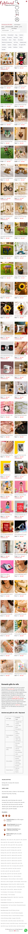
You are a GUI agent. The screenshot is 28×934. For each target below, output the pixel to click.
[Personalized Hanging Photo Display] (21, 189)
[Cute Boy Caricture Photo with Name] (7, 487)
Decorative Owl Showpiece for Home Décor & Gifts (12, 236)
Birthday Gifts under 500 (16, 850)
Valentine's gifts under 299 (7, 806)
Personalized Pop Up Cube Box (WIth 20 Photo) (12, 66)
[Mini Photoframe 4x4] (7, 467)
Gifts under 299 (17, 839)
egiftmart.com (12, 929)
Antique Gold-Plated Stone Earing (8, 435)
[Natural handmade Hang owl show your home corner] (21, 133)
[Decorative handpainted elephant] (7, 170)
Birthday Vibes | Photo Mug (7, 375)
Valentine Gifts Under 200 (17, 852)
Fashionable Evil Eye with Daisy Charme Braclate (12, 654)
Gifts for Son (3, 881)
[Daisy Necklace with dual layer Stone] (21, 407)
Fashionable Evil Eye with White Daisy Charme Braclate (13, 634)
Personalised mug (10, 902)
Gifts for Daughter (9, 881)
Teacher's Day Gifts (12, 886)
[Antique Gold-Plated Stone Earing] (7, 427)
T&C (18, 791)
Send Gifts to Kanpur (14, 923)
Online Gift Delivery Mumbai (13, 910)
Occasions (17, 782)
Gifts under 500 (4, 842)
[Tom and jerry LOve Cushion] (7, 328)
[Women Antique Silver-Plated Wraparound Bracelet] (7, 447)
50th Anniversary (4, 894)
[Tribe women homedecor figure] (7, 115)
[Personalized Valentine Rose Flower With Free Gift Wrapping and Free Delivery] (7, 546)
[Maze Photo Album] (7, 566)
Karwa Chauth (3, 899)
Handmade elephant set (20, 178)
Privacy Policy (9, 793)
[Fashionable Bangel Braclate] (21, 646)
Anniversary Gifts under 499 (6, 868)
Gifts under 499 (23, 839)
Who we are (4, 791)
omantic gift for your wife (18, 698)
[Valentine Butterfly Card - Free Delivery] (21, 507)
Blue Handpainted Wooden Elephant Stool (10, 256)
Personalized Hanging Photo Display (9, 216)
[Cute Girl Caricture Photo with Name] (21, 487)
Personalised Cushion (19, 902)
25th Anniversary (17, 892)
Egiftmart (18, 704)
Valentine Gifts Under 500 (6, 860)
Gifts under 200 (10, 839)
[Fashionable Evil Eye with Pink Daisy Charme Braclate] (21, 606)
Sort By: (3, 28)
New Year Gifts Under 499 (17, 804)
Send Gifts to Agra (4, 926)
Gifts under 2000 (19, 845)
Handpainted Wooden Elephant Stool (9, 276)
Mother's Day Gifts (20, 884)
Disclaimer (4, 793)
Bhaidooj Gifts (10, 897)
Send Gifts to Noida (12, 920)
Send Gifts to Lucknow (5, 923)
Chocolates (15, 808)
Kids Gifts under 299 (16, 868)
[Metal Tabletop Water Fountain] (21, 268)
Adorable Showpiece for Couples (8, 296)
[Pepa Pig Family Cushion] (21, 666)
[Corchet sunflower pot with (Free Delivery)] (21, 288)
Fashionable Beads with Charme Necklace (10, 594)
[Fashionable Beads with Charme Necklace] (21, 566)
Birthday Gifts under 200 (6, 847)
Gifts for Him (10, 876)
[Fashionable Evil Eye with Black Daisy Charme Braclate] (21, 586)
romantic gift (11, 689)
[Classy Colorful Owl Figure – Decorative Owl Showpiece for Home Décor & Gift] (21, 96)
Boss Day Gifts (4, 889)
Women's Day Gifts (12, 884)
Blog (15, 793)
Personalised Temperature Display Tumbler (11, 395)
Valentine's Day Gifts (18, 889)
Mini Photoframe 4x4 (5, 475)
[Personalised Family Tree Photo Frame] (7, 189)
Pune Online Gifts (4, 920)
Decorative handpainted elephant (8, 178)
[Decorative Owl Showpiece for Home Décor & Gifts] (7, 228)
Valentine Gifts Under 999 (6, 863)
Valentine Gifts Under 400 (6, 858)
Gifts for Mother (19, 879)
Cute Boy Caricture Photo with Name (9, 494)
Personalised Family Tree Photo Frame (10, 196)
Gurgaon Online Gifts (16, 918)
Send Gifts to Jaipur (23, 923)
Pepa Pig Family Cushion (20, 673)
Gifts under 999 (11, 842)
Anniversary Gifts (9, 26)
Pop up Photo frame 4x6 (20, 455)
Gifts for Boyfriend (4, 879)
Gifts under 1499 (4, 845)
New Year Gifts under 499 (6, 873)
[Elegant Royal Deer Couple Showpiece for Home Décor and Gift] (21, 115)
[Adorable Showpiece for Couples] (7, 288)
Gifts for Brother (17, 881)
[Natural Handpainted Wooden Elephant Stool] (21, 228)
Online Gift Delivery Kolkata (6, 918)
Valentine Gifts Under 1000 (16, 863)
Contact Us (15, 791)
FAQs (13, 793)
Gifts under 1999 (11, 845)
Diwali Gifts (21, 897)
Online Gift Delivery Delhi (5, 913)
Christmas (9, 899)
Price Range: (14, 28)
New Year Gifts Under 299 (7, 804)
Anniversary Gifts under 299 (17, 865)
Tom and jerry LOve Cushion (7, 335)
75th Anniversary (11, 894)
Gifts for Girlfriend (17, 876)
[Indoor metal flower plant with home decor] (21, 78)
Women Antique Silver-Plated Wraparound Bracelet (12, 455)
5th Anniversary (11, 892)
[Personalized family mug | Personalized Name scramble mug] (7, 348)
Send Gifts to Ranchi (21, 926)
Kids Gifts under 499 (5, 871)
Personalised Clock (4, 905)
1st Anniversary (4, 892)
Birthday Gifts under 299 (16, 847)
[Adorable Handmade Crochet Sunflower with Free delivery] (7, 308)
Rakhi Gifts (16, 897)
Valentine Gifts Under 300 (16, 855)
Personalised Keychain (21, 905)
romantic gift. (16, 697)
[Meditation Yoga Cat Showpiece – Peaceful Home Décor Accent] (21, 248)
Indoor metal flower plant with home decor (10, 104)
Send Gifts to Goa (20, 920)
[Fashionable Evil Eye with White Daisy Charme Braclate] (7, 626)
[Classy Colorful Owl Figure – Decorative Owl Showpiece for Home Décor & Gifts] (21, 208)
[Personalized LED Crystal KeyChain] (21, 527)
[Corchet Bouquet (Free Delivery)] (21, 58)
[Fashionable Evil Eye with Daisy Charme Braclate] (7, 646)
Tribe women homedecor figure (8, 123)
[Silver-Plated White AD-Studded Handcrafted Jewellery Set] (7, 78)
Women (16, 26)
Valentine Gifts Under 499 (16, 858)
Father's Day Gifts (4, 886)
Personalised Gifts (5, 784)
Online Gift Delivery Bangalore (17, 913)
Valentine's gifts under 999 (7, 808)
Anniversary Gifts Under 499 (18, 802)
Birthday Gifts (4, 782)
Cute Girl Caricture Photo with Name (9, 514)
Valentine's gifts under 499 (18, 806)
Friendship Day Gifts (21, 886)
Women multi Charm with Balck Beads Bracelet (12, 415)
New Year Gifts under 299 (15, 871)
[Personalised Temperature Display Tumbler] (21, 367)
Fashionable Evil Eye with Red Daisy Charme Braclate (13, 614)
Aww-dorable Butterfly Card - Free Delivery (10, 534)
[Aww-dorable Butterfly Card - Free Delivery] (7, 527)
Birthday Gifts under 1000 (6, 852)
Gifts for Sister (24, 881)
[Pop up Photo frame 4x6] (21, 447)
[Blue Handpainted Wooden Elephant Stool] (7, 248)
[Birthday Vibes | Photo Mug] (7, 367)
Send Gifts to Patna (12, 926)
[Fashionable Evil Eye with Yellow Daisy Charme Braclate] (21, 626)
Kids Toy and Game (12, 905)
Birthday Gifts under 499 (6, 850)
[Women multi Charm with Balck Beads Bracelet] (7, 407)
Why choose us (9, 791)
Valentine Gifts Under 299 (6, 855)
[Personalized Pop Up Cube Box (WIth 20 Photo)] (7, 58)
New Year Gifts (10, 889)
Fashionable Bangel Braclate (21, 654)
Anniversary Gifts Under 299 (7, 802)
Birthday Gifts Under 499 (17, 800)
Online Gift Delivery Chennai (6, 915)
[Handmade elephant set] (21, 170)
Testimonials (21, 791)
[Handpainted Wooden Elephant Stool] (7, 268)
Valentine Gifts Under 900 (16, 860)
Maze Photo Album (5, 574)
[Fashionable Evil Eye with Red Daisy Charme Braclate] (7, 606)
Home (2, 26)
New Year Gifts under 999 (16, 873)
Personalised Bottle (4, 907)
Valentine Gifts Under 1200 (6, 865)
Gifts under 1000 (17, 842)
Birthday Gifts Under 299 (7, 800)
